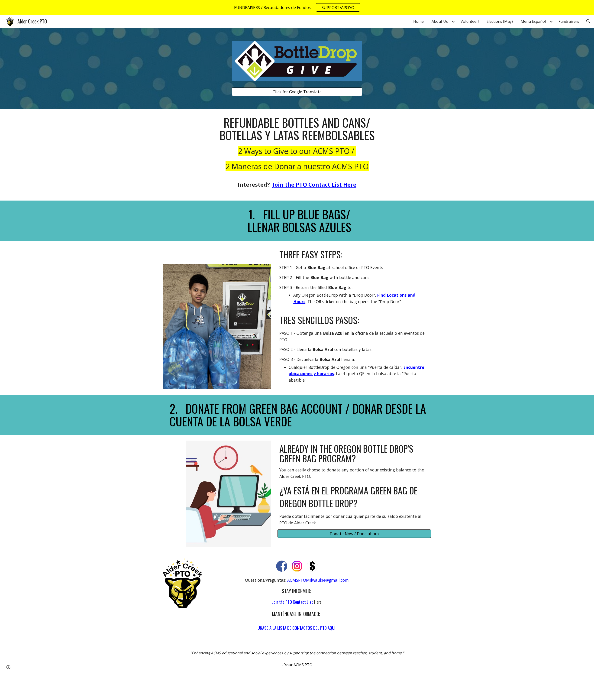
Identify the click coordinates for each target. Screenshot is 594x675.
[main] (297, 154)
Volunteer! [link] (470, 21)
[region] (297, 7)
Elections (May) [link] (500, 21)
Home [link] (418, 21)
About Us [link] (440, 21)
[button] (588, 21)
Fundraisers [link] (568, 21)
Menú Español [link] (533, 21)
